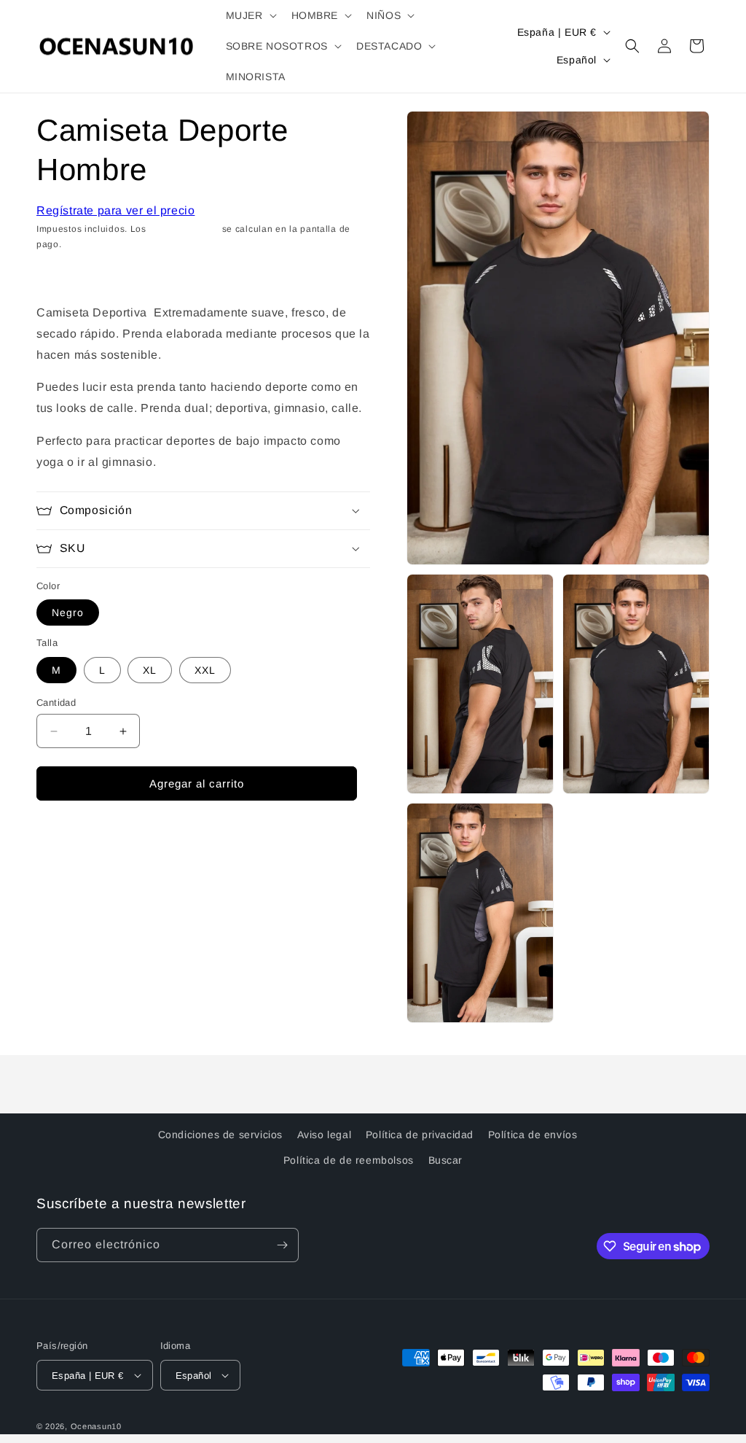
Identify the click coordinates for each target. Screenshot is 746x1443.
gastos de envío (184, 229)
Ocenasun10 (96, 1426)
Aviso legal (324, 1134)
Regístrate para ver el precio (115, 210)
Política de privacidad (420, 1134)
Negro (68, 612)
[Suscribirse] (282, 1245)
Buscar (445, 1160)
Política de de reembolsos (348, 1160)
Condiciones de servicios (220, 1134)
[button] (250, 15)
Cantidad (56, 702)
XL (150, 670)
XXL (205, 670)
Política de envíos (533, 1134)
